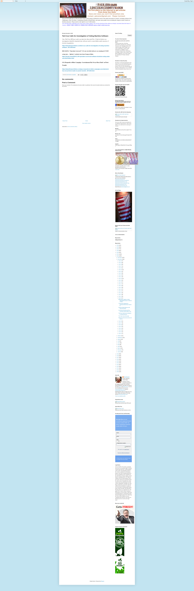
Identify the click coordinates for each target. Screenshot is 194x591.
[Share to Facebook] (85, 75)
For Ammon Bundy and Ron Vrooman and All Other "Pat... (125, 311)
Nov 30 (120, 260)
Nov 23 (120, 273)
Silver (120, 386)
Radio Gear (125, 386)
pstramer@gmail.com (125, 186)
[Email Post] (78, 74)
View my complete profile (120, 396)
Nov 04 (120, 328)
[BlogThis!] (82, 75)
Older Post (108, 120)
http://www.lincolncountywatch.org (122, 183)
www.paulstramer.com (119, 389)
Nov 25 (120, 269)
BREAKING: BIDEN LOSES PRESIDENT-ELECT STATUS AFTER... (125, 300)
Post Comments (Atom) (72, 126)
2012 (118, 366)
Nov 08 (120, 321)
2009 (118, 371)
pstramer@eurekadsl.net (120, 390)
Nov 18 (120, 282)
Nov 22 (120, 275)
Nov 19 (120, 280)
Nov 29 (120, 262)
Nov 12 (120, 292)
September (120, 337)
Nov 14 (120, 289)
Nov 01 (120, 333)
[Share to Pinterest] (86, 75)
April (119, 346)
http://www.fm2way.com (120, 179)
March (119, 348)
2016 (118, 359)
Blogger (102, 581)
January (119, 351)
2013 (118, 364)
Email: (117, 436)
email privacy (126, 449)
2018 (118, 355)
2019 (118, 353)
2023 (118, 250)
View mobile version (86, 123)
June (119, 342)
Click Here (117, 169)
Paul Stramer (127, 377)
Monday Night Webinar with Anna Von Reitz (124, 308)
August (119, 339)
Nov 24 (120, 271)
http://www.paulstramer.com (120, 184)
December (120, 257)
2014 (118, 362)
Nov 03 (120, 330)
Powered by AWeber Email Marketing (123, 452)
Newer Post (65, 120)
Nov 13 (120, 290)
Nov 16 (120, 285)
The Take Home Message (124, 316)
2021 (118, 254)
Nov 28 (120, 264)
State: (117, 439)
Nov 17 (120, 283)
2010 (118, 369)
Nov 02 (120, 331)
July (119, 341)
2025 (118, 247)
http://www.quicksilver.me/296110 (122, 180)
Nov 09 (120, 298)
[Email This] (81, 75)
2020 (118, 256)
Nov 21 (120, 276)
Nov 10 (120, 296)
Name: (117, 432)
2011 (118, 368)
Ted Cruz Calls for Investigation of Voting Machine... (125, 314)
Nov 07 (120, 323)
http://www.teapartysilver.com (121, 181)
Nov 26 (120, 267)
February (120, 349)
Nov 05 (120, 326)
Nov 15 (120, 287)
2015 (118, 361)
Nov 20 (120, 278)
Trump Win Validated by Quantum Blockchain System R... (125, 304)
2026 (118, 245)
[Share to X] (84, 75)
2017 (118, 357)
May (119, 344)
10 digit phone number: (121, 443)
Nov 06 (120, 324)
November (120, 259)
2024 (118, 248)
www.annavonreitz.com (123, 394)
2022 (118, 252)
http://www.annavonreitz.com (121, 185)
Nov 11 (120, 294)
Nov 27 (120, 266)
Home (86, 120)
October (119, 335)
